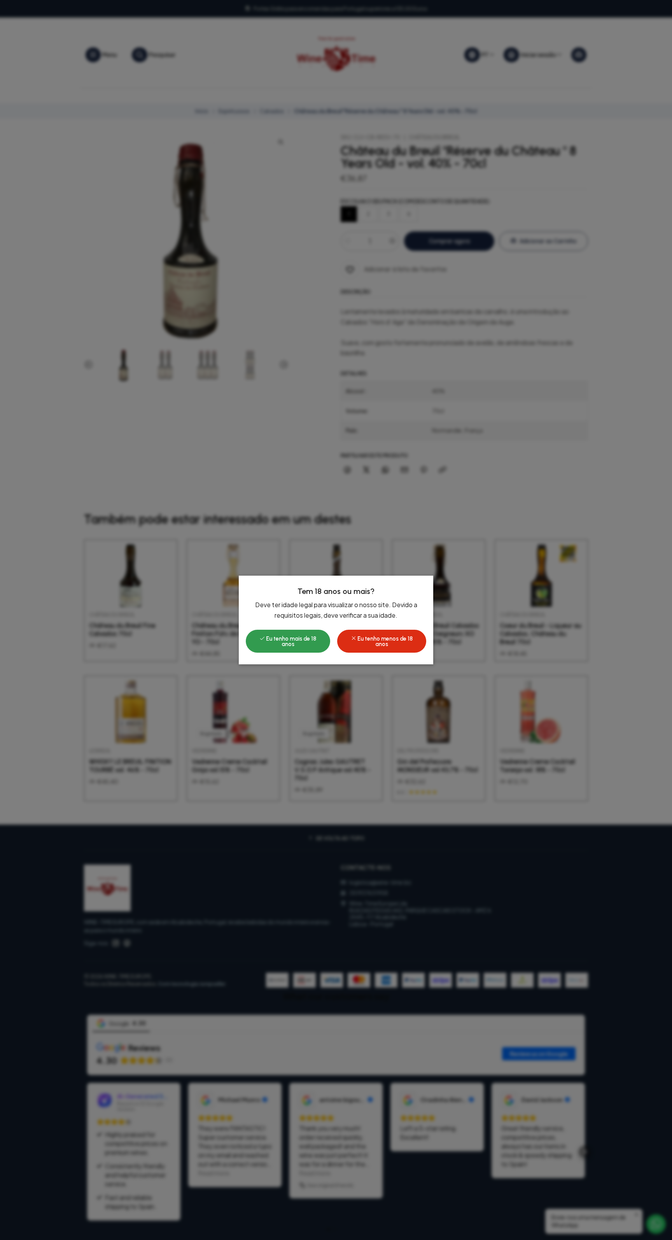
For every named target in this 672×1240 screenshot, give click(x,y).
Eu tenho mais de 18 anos (290, 641)
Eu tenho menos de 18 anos (384, 641)
